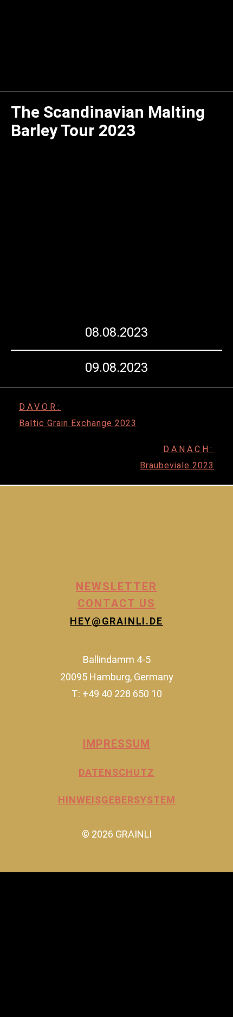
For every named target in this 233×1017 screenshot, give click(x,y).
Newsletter (116, 586)
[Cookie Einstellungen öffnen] (81, 1007)
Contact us (116, 603)
